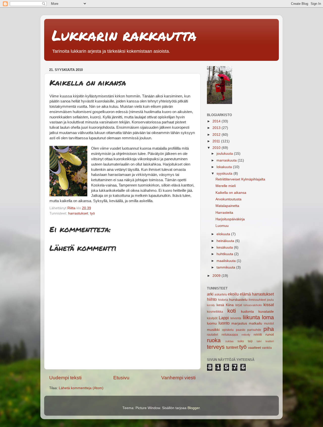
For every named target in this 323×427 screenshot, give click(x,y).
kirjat (238, 305)
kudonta (247, 311)
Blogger (193, 408)
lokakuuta (225, 167)
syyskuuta (225, 173)
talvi (259, 341)
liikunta (251, 317)
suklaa (229, 341)
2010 (217, 148)
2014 (217, 121)
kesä (220, 305)
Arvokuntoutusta (228, 199)
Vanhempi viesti (178, 377)
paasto (240, 330)
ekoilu (233, 294)
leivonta (235, 318)
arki (210, 294)
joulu (270, 300)
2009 (217, 276)
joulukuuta (225, 153)
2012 (217, 135)
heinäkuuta (226, 241)
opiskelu (228, 330)
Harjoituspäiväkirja (230, 219)
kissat (268, 304)
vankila (267, 348)
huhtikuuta (225, 254)
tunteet (232, 347)
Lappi (224, 317)
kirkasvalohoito (253, 305)
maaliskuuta (227, 261)
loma (268, 317)
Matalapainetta (227, 206)
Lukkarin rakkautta (124, 35)
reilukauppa (230, 334)
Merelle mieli (226, 186)
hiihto (212, 299)
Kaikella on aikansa (231, 193)
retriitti (258, 334)
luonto (224, 323)
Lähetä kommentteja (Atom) (81, 388)
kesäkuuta (225, 247)
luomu (212, 323)
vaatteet (254, 348)
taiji (250, 341)
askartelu (220, 294)
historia (223, 300)
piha (268, 329)
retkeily (245, 334)
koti (231, 311)
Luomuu (222, 226)
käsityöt (212, 318)
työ (92, 213)
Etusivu (121, 377)
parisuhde (254, 330)
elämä (245, 294)
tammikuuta (226, 267)
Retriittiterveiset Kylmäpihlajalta (240, 179)
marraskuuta (227, 160)
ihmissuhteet (257, 300)
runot (269, 334)
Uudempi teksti (65, 377)
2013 (217, 128)
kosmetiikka (215, 311)
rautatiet (212, 334)
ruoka (214, 340)
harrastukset (78, 213)
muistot (269, 323)
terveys (216, 347)
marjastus (239, 323)
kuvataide (266, 311)
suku (240, 341)
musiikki (213, 330)
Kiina (230, 305)
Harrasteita (224, 213)
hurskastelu (238, 300)
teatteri (269, 341)
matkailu (255, 323)
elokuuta (224, 234)
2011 (216, 141)
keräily (211, 305)
